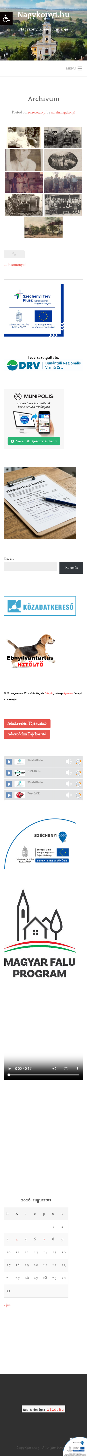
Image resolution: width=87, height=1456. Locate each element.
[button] (6, 18)
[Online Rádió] (78, 762)
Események (15, 264)
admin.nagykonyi (63, 112)
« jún (7, 1305)
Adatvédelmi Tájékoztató (26, 734)
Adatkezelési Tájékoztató (27, 723)
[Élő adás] (9, 762)
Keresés (9, 559)
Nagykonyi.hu (43, 14)
